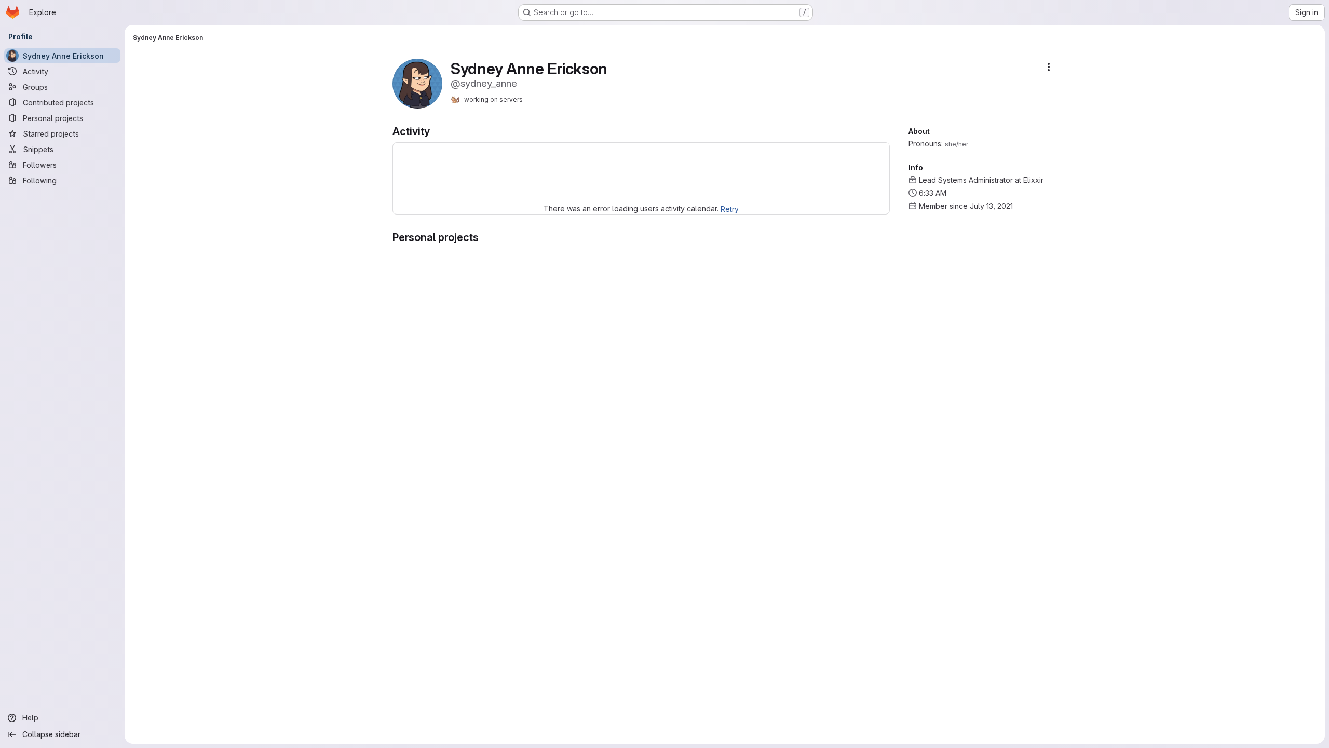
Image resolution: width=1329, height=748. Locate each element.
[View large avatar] (417, 82)
